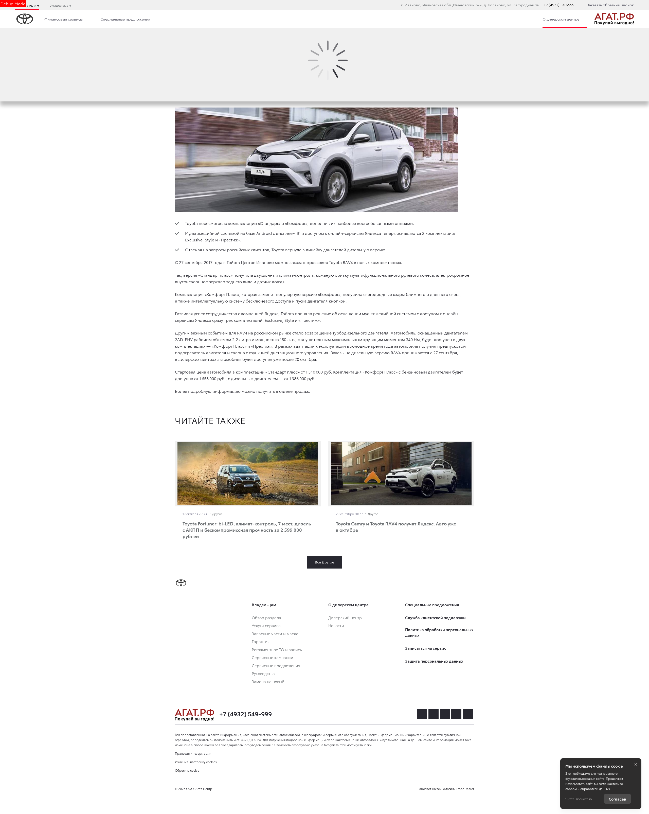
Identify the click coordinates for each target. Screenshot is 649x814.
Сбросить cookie (187, 770)
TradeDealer (465, 788)
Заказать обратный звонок (610, 4)
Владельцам (60, 5)
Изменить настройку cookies (196, 761)
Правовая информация (193, 753)
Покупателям (27, 5)
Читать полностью (578, 799)
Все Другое (324, 561)
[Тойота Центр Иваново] (614, 19)
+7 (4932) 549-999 (559, 4)
